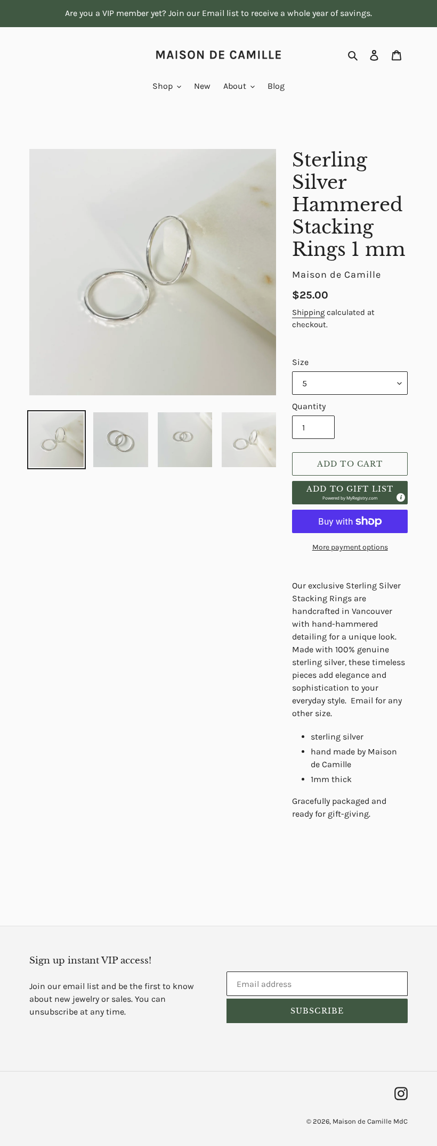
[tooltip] (400, 497)
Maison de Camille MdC (370, 1121)
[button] (350, 492)
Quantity (309, 406)
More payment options (350, 547)
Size (300, 362)
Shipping (308, 312)
